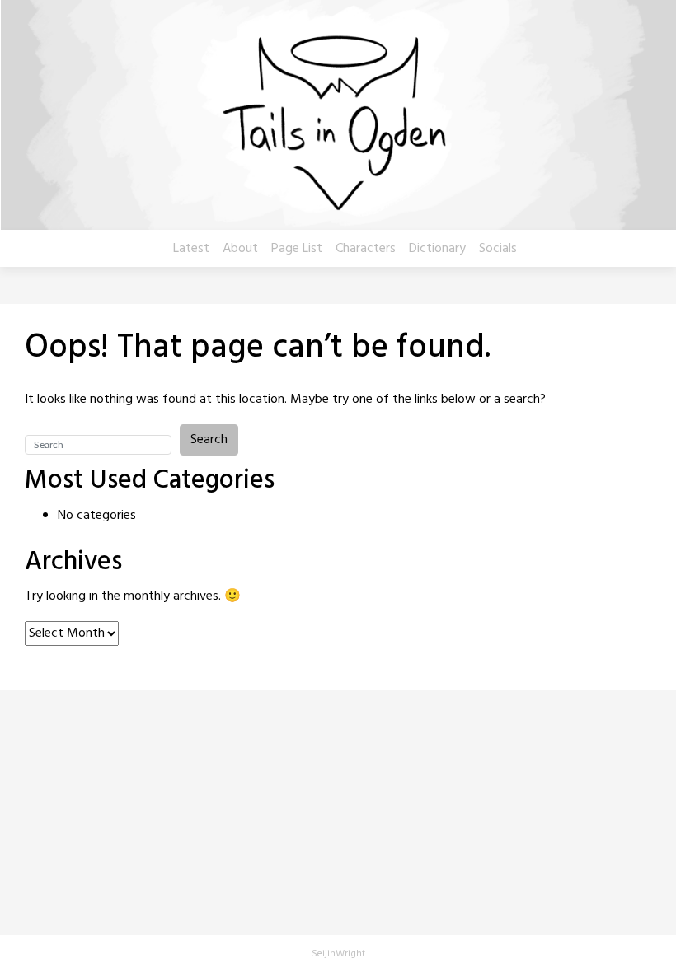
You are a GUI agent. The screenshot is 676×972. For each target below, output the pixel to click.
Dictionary (437, 248)
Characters (366, 248)
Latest (191, 248)
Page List (296, 248)
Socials (498, 248)
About (240, 248)
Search (209, 440)
